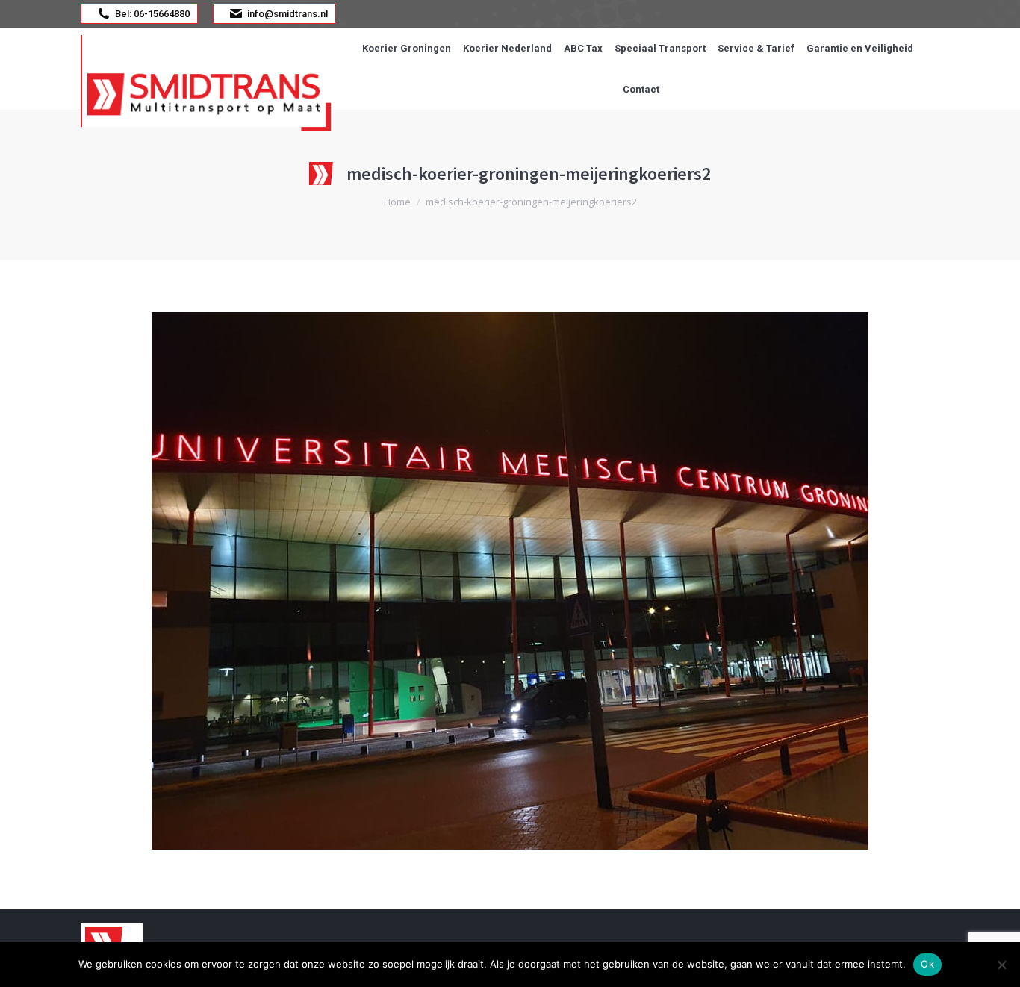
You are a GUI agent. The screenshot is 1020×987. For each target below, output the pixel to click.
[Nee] (1001, 964)
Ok (927, 964)
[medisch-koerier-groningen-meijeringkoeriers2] (510, 581)
